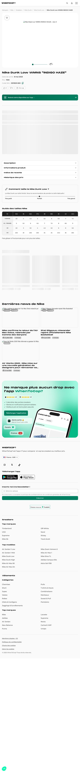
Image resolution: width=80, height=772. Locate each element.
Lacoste (44, 538)
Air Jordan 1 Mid (8, 476)
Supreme (5, 459)
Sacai (43, 455)
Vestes (4, 518)
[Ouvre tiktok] (19, 387)
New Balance (7, 548)
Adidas (5, 541)
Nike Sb (5, 462)
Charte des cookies (9, 568)
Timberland (7, 451)
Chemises (6, 507)
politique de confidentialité (31, 417)
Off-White (45, 451)
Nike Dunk (28, 10)
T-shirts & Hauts (47, 511)
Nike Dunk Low (39, 10)
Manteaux (45, 518)
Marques (5, 10)
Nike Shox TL (46, 479)
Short (4, 511)
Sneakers (19, 10)
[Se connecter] (72, 3)
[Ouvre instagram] (4, 387)
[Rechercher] (67, 3)
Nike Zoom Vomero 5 (49, 472)
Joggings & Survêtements (12, 529)
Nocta (43, 545)
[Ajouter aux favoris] (7, 17)
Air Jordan (6, 545)
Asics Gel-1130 (46, 486)
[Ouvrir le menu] (76, 3)
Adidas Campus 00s (49, 483)
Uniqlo (43, 552)
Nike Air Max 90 (8, 486)
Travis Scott (45, 462)
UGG (4, 455)
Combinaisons (46, 514)
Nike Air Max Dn (8, 490)
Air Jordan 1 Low (8, 472)
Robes (4, 522)
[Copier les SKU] (23, 83)
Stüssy (43, 459)
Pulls (43, 507)
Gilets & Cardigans (9, 525)
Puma (4, 552)
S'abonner (40, 421)
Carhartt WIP (46, 548)
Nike (11, 10)
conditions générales (52, 417)
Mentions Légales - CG (10, 561)
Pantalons (45, 525)
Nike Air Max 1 (46, 476)
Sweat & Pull (46, 522)
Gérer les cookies (8, 572)
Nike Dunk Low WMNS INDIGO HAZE (60, 10)
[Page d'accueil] (9, 3)
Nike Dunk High (8, 483)
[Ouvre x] (12, 387)
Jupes (4, 514)
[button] (4, 768)
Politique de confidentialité (12, 565)
